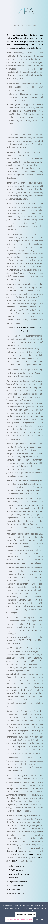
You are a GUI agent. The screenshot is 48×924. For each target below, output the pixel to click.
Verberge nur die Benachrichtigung (19, 920)
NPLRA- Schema (16, 870)
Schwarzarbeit (15, 889)
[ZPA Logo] (26, 11)
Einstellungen (40, 920)
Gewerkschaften (16, 885)
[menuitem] (40, 7)
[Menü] (40, 7)
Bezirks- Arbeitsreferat (19, 874)
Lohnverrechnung (17, 866)
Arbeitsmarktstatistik (18, 893)
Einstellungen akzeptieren (26, 915)
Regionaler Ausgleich (18, 881)
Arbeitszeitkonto (16, 877)
